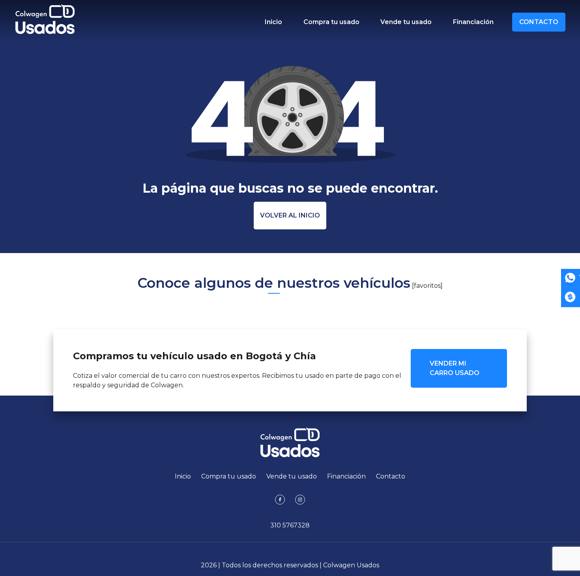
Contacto (538, 22)
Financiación (473, 22)
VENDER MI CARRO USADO (454, 368)
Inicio (273, 22)
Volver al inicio (290, 215)
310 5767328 (290, 525)
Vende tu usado (406, 22)
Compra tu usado (331, 22)
